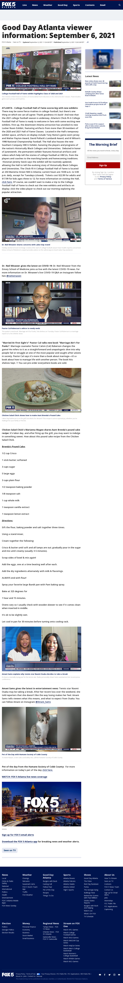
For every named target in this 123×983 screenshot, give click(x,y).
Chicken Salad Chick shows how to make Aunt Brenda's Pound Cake (31, 415)
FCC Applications (110, 906)
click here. (7, 182)
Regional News (51, 923)
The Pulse (88, 881)
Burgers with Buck (50, 881)
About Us (109, 874)
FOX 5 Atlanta (6, 42)
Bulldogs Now (89, 893)
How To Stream (110, 878)
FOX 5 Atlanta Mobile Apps (10, 901)
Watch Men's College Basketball (71, 949)
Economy (26, 930)
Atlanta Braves (69, 878)
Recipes (46, 893)
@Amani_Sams (43, 701)
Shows (87, 874)
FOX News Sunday (9, 906)
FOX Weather (27, 895)
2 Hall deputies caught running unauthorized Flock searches (95, 115)
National (5, 886)
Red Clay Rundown (91, 884)
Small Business (28, 938)
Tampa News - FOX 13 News (50, 928)
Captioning (108, 909)
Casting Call (47, 884)
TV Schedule (88, 916)
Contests (107, 884)
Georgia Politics (8, 930)
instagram (114, 975)
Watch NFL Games (70, 930)
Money (26, 923)
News (5, 874)
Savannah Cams (28, 884)
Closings (25, 878)
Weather (27, 874)
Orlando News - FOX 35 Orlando (51, 933)
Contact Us (108, 890)
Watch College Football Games (69, 933)
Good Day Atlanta (48, 876)
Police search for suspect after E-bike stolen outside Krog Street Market (95, 126)
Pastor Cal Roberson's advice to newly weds (21, 328)
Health (4, 895)
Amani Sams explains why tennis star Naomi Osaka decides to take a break (35, 674)
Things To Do (48, 895)
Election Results (8, 932)
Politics (4, 892)
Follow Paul (47, 887)
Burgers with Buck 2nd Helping (91, 907)
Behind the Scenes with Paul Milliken (91, 896)
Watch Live (88, 911)
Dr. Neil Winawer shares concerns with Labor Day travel (26, 245)
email (119, 975)
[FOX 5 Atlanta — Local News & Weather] (10, 5)
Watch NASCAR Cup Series (71, 941)
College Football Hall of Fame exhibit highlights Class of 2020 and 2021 (32, 93)
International (7, 889)
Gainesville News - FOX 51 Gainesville (50, 938)
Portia (86, 887)
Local (4, 878)
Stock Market (27, 935)
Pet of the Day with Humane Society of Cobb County (24, 754)
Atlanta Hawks (69, 884)
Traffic (25, 892)
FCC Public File (110, 903)
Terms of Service (105, 179)
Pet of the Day (48, 890)
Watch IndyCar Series (71, 945)
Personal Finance (29, 927)
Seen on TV (17, 42)
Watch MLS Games (70, 961)
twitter (109, 975)
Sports (67, 874)
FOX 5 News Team (111, 887)
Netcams (26, 881)
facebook (105, 975)
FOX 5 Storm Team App (29, 888)
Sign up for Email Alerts (110, 894)
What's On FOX (90, 913)
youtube (100, 975)
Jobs (106, 898)
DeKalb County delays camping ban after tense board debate (94, 94)
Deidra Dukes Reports (89, 901)
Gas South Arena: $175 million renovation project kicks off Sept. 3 (96, 104)
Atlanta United (68, 887)
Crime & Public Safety (7, 882)
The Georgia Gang (91, 890)
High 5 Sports (68, 890)
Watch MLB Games (71, 937)
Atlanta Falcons (69, 881)
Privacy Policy (105, 176)
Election (6, 923)
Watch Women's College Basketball (70, 954)
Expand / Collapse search (119, 5)
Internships (108, 900)
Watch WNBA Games (71, 958)
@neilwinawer (13, 275)
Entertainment (7, 898)
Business (25, 932)
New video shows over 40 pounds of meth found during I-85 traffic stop (96, 83)
